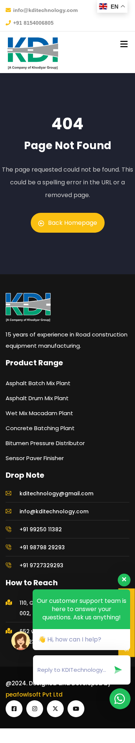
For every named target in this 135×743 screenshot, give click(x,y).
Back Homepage (72, 222)
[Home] (28, 307)
